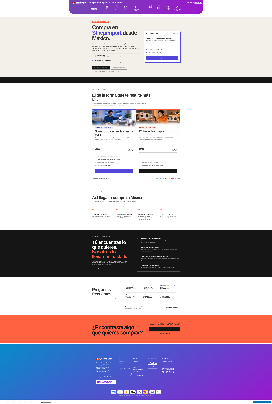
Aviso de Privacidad (122, 366)
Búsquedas (135, 361)
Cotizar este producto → (164, 329)
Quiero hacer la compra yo (119, 67)
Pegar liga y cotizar (162, 58)
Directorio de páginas (138, 369)
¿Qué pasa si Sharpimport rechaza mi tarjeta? (148, 296)
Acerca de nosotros (167, 361)
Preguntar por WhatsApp (172, 307)
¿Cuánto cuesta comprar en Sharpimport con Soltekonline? (164, 288)
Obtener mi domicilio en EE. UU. (158, 171)
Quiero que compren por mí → (101, 67)
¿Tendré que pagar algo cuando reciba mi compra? (131, 296)
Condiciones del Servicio (124, 368)
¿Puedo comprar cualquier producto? (165, 297)
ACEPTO (262, 402)
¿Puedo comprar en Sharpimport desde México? (131, 289)
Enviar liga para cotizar (114, 171)
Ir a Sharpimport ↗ (98, 268)
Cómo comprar (122, 361)
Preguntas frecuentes (123, 363)
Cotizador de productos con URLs (138, 366)
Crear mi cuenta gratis (164, 333)
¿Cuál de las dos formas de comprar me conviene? (148, 289)
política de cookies (46, 402)
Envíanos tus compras (138, 371)
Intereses (135, 363)
